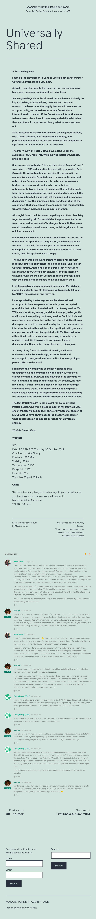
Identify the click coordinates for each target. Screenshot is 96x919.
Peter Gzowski (77, 535)
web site (36, 165)
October (80, 526)
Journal (80, 523)
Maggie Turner (21, 526)
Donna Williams (76, 532)
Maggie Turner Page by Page (48, 7)
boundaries (74, 529)
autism (65, 529)
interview (66, 535)
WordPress (31, 907)
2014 (73, 523)
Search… (55, 849)
